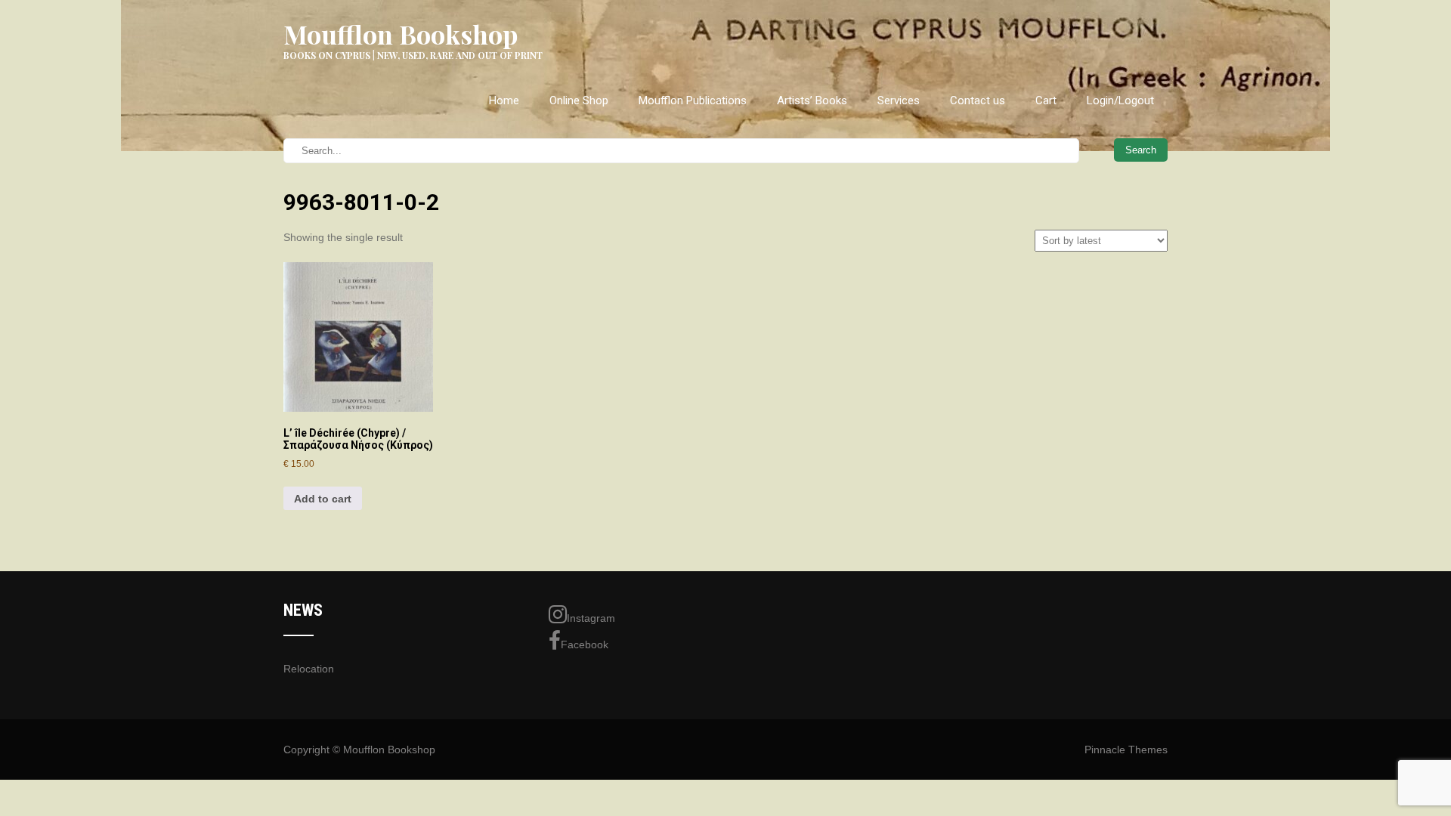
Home (504, 100)
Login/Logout (1120, 100)
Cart (1046, 100)
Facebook (584, 644)
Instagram (591, 618)
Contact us (977, 100)
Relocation (308, 669)
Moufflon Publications (693, 100)
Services (898, 100)
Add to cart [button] (322, 499)
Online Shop (578, 100)
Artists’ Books (812, 100)
